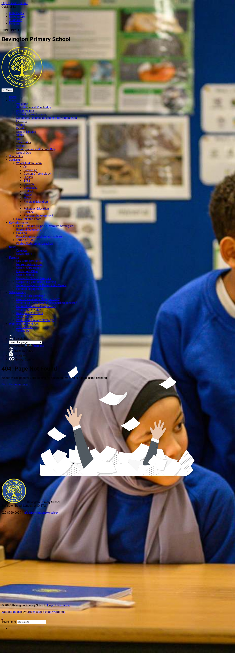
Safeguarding (17, 292)
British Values (25, 111)
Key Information (19, 222)
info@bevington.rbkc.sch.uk (41, 512)
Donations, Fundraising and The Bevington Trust (46, 118)
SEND (20, 135)
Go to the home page (14, 384)
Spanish (29, 184)
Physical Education (36, 201)
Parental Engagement (30, 289)
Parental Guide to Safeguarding (36, 306)
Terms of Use (25, 240)
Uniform (21, 145)
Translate (38, 345)
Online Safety (24, 316)
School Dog (23, 152)
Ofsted (20, 125)
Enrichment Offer (27, 271)
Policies (14, 23)
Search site (8, 621)
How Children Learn (28, 219)
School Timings (26, 132)
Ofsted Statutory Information (34, 243)
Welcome (22, 104)
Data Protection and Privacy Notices (39, 236)
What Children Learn (29, 163)
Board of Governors (28, 229)
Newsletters (17, 16)
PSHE (27, 205)
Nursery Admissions (29, 264)
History (28, 191)
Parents (14, 257)
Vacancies (22, 330)
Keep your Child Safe (29, 313)
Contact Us (16, 156)
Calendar (21, 250)
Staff (19, 138)
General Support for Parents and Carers (41, 285)
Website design (11, 612)
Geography (30, 187)
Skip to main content (14, 3)
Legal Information (58, 605)
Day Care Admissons (29, 261)
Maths (28, 194)
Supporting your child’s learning (36, 282)
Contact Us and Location (31, 114)
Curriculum (15, 20)
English (28, 177)
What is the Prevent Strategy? (35, 320)
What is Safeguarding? (30, 295)
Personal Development (38, 215)
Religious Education (36, 208)
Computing (30, 170)
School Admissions (28, 268)
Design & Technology (37, 173)
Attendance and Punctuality (33, 107)
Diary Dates (16, 13)
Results (21, 128)
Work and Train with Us (23, 323)
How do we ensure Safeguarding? (37, 299)
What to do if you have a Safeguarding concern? (46, 302)
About (12, 100)
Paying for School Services (33, 278)
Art (25, 166)
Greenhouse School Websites (45, 612)
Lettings (21, 121)
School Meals (25, 275)
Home (13, 97)
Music (27, 198)
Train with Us (24, 327)
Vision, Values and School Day (35, 149)
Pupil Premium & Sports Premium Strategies (44, 226)
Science (29, 212)
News (12, 247)
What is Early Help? (28, 309)
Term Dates (23, 142)
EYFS (27, 180)
